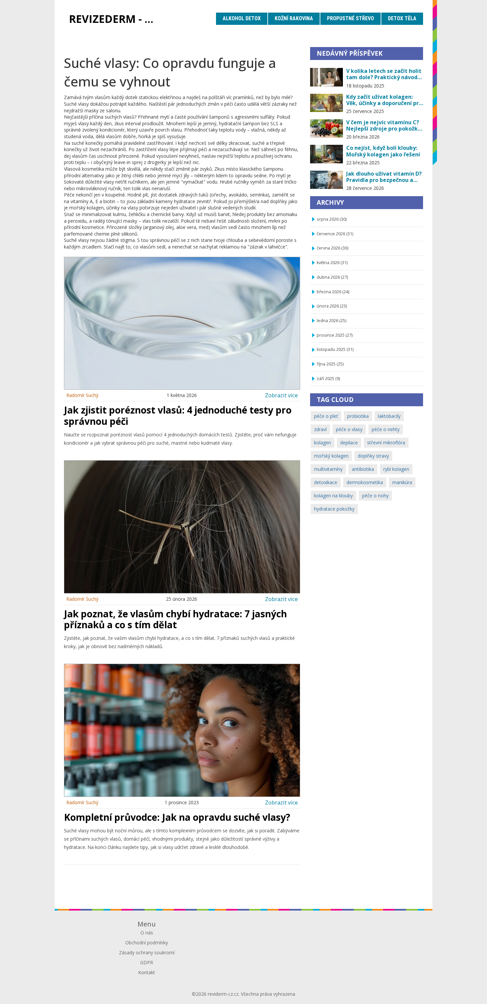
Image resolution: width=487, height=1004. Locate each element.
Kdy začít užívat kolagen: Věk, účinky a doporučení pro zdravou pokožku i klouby (384, 100)
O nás (146, 932)
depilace (349, 442)
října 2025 (330, 364)
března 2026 (333, 292)
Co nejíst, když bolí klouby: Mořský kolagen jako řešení (383, 151)
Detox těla (402, 18)
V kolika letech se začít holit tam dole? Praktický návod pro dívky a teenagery (383, 74)
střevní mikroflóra (386, 442)
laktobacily (389, 416)
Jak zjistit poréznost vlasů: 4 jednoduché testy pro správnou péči (178, 415)
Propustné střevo (350, 18)
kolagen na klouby (333, 495)
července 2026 (335, 234)
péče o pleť (326, 416)
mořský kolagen (331, 456)
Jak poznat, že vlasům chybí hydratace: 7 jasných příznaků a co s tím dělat (175, 619)
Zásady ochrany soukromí (147, 952)
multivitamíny (328, 469)
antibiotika (363, 469)
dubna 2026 (332, 277)
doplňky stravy (373, 456)
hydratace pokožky (334, 509)
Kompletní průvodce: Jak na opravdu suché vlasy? (177, 817)
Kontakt (146, 972)
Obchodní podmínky (146, 942)
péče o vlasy (349, 429)
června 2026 (332, 248)
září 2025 (328, 378)
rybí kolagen (396, 469)
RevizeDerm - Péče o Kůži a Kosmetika (116, 19)
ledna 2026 (331, 320)
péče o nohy (375, 495)
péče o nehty (386, 429)
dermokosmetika (365, 482)
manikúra (402, 482)
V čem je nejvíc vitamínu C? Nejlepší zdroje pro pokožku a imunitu (383, 125)
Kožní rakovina (294, 18)
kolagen (322, 442)
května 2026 (332, 262)
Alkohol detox (242, 18)
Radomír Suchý (82, 395)
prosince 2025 (334, 335)
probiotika (358, 416)
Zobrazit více (281, 395)
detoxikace (325, 482)
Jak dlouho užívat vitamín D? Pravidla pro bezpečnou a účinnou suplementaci (384, 177)
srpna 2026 (332, 219)
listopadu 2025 (335, 349)
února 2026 (332, 306)
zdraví (320, 429)
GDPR (146, 962)
